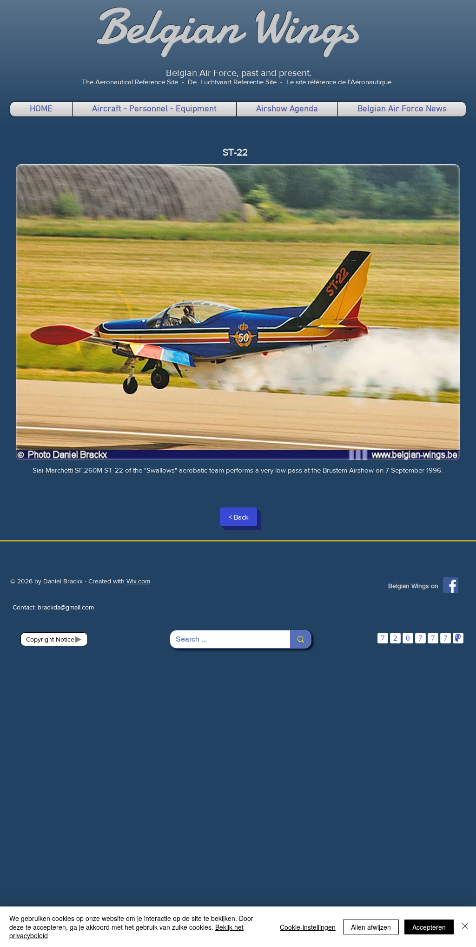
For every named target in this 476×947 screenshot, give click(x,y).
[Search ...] (300, 639)
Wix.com (138, 581)
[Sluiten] (464, 927)
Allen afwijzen (371, 927)
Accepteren (429, 927)
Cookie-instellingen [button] (308, 927)
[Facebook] (450, 585)
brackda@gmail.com (66, 607)
